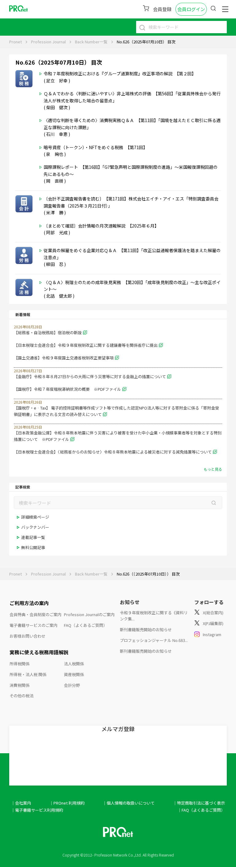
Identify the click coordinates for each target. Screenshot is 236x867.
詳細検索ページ (35, 517)
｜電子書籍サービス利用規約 (37, 810)
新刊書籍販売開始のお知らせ (146, 629)
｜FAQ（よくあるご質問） (201, 810)
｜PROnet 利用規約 (67, 803)
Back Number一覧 (91, 42)
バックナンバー (35, 527)
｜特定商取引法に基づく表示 (199, 803)
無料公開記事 (33, 547)
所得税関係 (20, 664)
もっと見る (213, 469)
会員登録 (162, 9)
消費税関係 (20, 685)
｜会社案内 (21, 803)
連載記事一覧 (33, 537)
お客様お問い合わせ (27, 636)
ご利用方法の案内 (29, 603)
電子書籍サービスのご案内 (33, 625)
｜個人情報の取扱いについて (129, 803)
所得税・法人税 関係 (28, 674)
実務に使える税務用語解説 (39, 652)
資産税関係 (74, 674)
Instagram (212, 634)
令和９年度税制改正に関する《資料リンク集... (154, 616)
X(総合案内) (213, 613)
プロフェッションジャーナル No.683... (154, 640)
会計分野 (72, 685)
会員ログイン (191, 9)
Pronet (15, 42)
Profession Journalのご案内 (89, 614)
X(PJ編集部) (213, 623)
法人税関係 (74, 664)
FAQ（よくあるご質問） (85, 625)
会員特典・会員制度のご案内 (35, 614)
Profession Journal (48, 42)
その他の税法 (21, 696)
